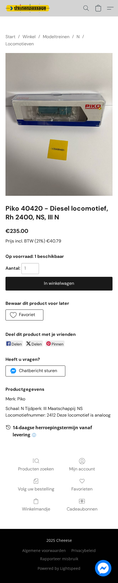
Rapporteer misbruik (59, 558)
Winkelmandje (36, 509)
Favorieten (81, 489)
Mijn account (82, 469)
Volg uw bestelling (36, 489)
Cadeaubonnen (82, 509)
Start (10, 37)
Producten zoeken (36, 469)
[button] (28, 8)
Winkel (29, 37)
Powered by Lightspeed (59, 568)
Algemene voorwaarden (44, 550)
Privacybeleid (83, 550)
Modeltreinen (56, 37)
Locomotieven (19, 44)
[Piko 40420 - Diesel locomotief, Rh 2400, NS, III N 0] (59, 124)
